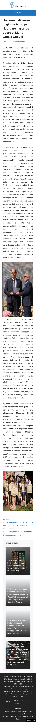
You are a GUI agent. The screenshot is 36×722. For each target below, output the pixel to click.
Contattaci (18, 703)
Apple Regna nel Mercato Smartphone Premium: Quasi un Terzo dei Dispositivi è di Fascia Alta (17, 565)
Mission (5, 716)
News (8, 519)
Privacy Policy (22, 716)
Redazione (13, 716)
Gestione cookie (31, 720)
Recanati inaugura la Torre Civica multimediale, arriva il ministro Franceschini (18, 525)
